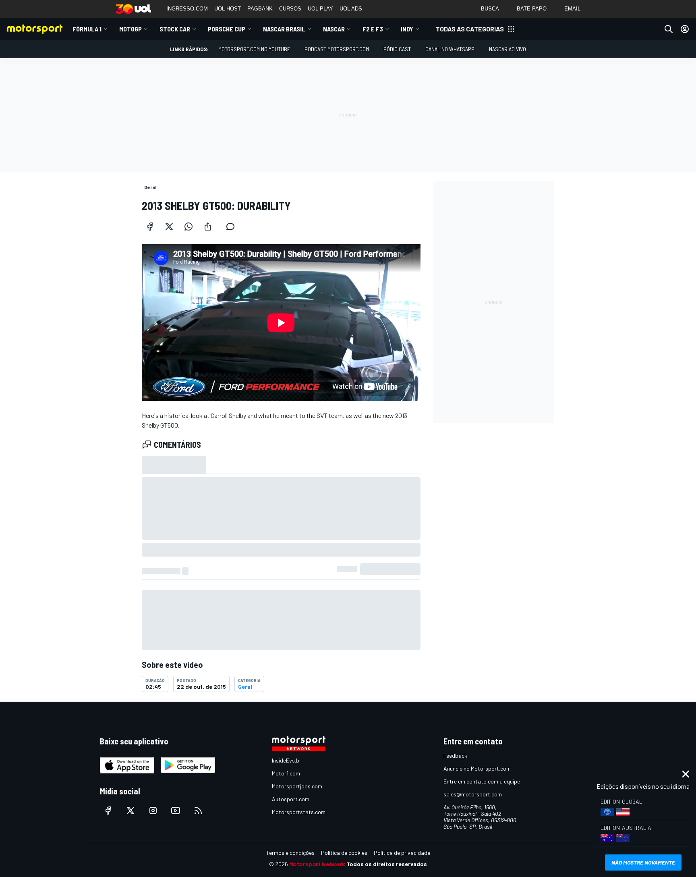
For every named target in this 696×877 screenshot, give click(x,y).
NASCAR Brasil (284, 29)
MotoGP (130, 29)
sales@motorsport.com (472, 794)
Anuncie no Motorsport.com (477, 768)
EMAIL (572, 9)
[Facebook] (150, 226)
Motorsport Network (317, 863)
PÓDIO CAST (397, 49)
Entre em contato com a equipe (481, 781)
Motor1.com (286, 773)
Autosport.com (290, 799)
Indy (407, 29)
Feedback (455, 755)
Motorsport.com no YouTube (254, 49)
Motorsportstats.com (298, 811)
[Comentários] (233, 226)
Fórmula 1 (87, 29)
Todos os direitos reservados (386, 863)
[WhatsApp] (188, 226)
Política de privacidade (402, 852)
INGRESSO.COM (187, 9)
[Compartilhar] (208, 226)
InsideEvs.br (286, 760)
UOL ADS (351, 9)
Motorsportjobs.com (297, 786)
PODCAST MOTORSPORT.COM (336, 49)
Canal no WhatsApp (449, 49)
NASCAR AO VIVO (507, 49)
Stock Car (175, 29)
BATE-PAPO (532, 9)
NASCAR (334, 29)
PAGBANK (260, 9)
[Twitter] (169, 226)
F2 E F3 (372, 29)
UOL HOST (227, 9)
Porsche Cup (226, 29)
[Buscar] (669, 29)
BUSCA (490, 9)
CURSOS (290, 9)
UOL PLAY (320, 9)
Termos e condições (290, 852)
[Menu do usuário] (685, 29)
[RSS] (198, 810)
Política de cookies (344, 852)
